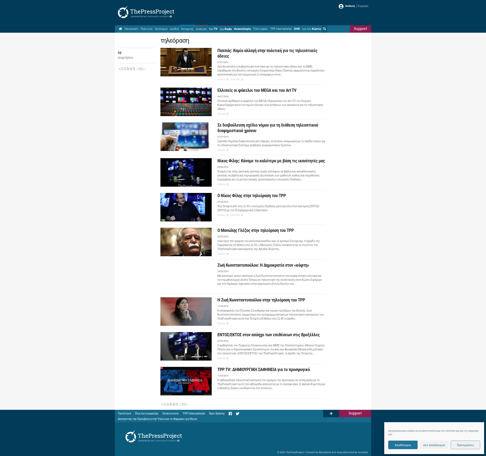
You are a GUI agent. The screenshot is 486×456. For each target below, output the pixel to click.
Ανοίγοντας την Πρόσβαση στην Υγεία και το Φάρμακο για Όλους (157, 419)
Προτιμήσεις (465, 445)
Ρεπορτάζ (187, 29)
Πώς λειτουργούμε (147, 413)
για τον (311, 29)
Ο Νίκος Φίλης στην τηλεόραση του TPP (251, 195)
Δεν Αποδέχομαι (434, 445)
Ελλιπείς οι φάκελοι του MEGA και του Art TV (256, 90)
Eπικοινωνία (171, 413)
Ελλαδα (221, 79)
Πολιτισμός (260, 29)
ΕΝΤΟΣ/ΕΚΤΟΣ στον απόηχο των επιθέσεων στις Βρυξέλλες (268, 334)
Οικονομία (161, 29)
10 (140, 68)
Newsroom (131, 29)
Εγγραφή (363, 6)
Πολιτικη (235, 79)
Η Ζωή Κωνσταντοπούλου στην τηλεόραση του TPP (261, 300)
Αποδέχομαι (403, 445)
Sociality (363, 452)
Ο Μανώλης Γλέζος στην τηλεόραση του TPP (255, 230)
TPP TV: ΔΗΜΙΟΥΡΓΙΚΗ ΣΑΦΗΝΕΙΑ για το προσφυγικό (263, 369)
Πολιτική (146, 29)
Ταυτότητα (124, 413)
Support (360, 28)
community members (158, 16)
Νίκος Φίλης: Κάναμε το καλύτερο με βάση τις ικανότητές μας (271, 160)
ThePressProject (152, 11)
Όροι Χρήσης (217, 413)
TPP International (280, 29)
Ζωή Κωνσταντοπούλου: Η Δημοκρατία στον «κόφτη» (263, 265)
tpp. (213, 29)
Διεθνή (174, 29)
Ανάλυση (201, 29)
